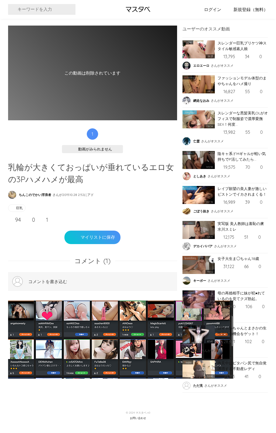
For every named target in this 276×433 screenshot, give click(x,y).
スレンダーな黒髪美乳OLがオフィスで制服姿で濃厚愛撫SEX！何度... (243, 119)
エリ (196, 350)
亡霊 (196, 141)
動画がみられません (95, 149)
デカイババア (203, 246)
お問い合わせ (138, 418)
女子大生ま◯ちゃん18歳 (238, 258)
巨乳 (19, 208)
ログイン (212, 9)
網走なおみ (201, 100)
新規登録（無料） (250, 9)
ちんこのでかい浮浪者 (35, 195)
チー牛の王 (201, 316)
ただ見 (198, 385)
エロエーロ (201, 66)
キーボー (199, 281)
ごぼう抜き (201, 211)
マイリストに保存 (98, 237)
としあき (199, 176)
